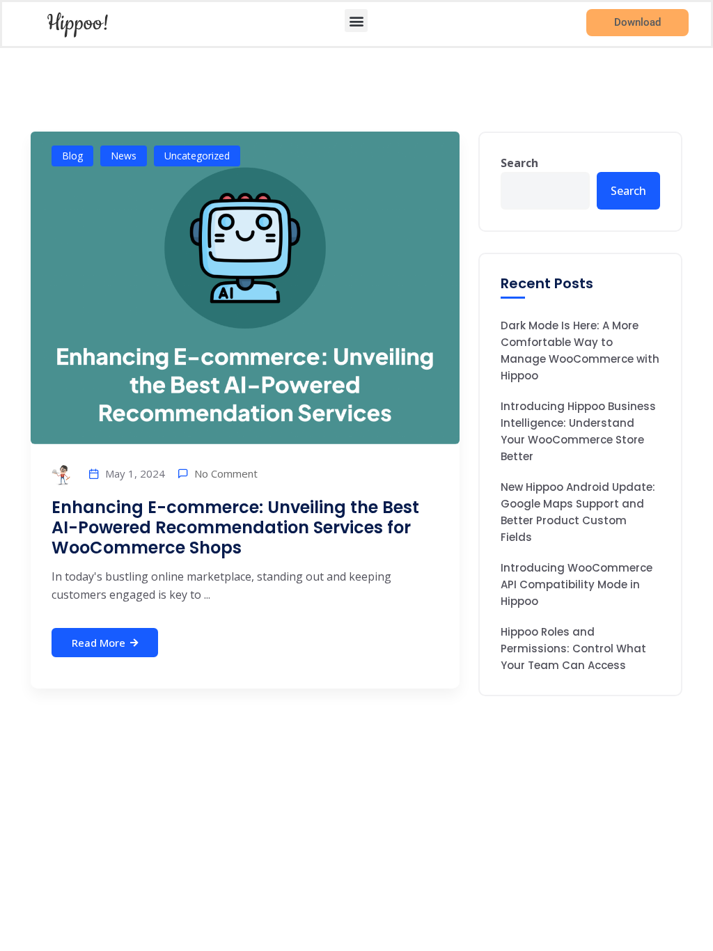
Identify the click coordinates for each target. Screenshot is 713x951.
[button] (356, 20)
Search (519, 163)
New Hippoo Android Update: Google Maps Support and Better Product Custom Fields (578, 512)
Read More (98, 643)
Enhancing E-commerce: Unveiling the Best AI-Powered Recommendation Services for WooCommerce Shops (235, 527)
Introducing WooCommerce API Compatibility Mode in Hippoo (576, 584)
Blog (72, 155)
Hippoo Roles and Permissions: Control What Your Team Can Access (573, 648)
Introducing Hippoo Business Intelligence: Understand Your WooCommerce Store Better (578, 431)
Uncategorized (197, 155)
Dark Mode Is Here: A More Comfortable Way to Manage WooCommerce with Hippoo (580, 350)
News (123, 155)
